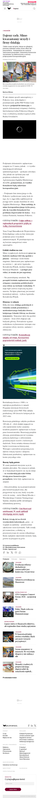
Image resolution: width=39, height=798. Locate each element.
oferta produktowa (9, 771)
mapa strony (7, 768)
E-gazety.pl (23, 749)
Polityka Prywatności (26, 733)
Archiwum (6, 753)
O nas (4, 733)
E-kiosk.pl (22, 747)
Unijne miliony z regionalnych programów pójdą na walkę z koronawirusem (17, 223)
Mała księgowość (25, 753)
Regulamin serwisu (26, 737)
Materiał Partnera (9, 621)
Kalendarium (23, 768)
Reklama (5, 747)
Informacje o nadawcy (27, 739)
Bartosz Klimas (8, 92)
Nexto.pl (22, 751)
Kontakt (5, 735)
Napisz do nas (7, 737)
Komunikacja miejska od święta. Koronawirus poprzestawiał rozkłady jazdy (16, 337)
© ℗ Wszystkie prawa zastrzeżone (14, 547)
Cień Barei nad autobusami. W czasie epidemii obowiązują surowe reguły (17, 511)
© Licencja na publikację (11, 545)
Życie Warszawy (25, 759)
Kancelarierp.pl (24, 755)
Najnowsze (22, 559)
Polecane (14, 559)
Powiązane (6, 559)
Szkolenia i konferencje (10, 765)
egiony (16, 9)
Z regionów (6, 30)
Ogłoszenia (6, 749)
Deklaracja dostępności (27, 741)
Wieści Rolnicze (24, 757)
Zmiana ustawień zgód (27, 735)
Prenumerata (7, 751)
